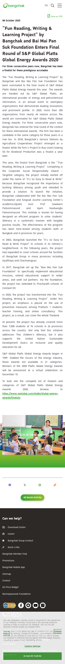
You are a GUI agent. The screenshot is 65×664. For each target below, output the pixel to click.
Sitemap (6, 574)
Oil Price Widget (10, 587)
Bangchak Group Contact (20, 540)
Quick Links (13, 547)
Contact (6, 580)
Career (11, 534)
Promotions (8, 560)
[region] (32, 638)
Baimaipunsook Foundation (16, 594)
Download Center (16, 527)
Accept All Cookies (32, 656)
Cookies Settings (33, 646)
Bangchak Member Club (14, 554)
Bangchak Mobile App (13, 567)
